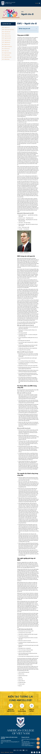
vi (36, 3)
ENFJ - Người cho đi (6, 27)
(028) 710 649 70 (31, 743)
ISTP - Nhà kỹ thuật (5, 59)
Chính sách (7, 752)
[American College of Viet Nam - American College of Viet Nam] (8, 3)
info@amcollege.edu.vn (28, 745)
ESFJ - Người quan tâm (6, 35)
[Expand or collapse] (36, 29)
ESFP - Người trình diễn (6, 38)
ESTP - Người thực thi (6, 42)
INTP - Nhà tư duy (5, 50)
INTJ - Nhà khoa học (6, 48)
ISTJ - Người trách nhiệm (6, 57)
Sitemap (11, 752)
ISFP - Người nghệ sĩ (6, 55)
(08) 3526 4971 (27, 741)
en (37, 3)
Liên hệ (2, 752)
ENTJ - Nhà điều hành (6, 31)
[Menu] (39, 3)
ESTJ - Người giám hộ (6, 40)
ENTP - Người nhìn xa (6, 33)
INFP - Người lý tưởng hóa (7, 46)
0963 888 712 (27, 744)
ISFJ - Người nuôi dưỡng (6, 52)
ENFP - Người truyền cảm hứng (8, 29)
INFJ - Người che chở (6, 44)
